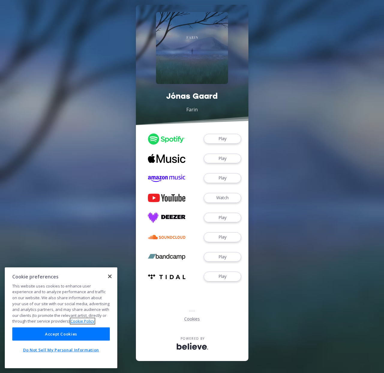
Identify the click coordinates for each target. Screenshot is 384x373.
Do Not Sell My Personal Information (61, 350)
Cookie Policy (82, 321)
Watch (222, 197)
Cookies (192, 319)
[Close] (109, 276)
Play (222, 138)
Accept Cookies (61, 334)
